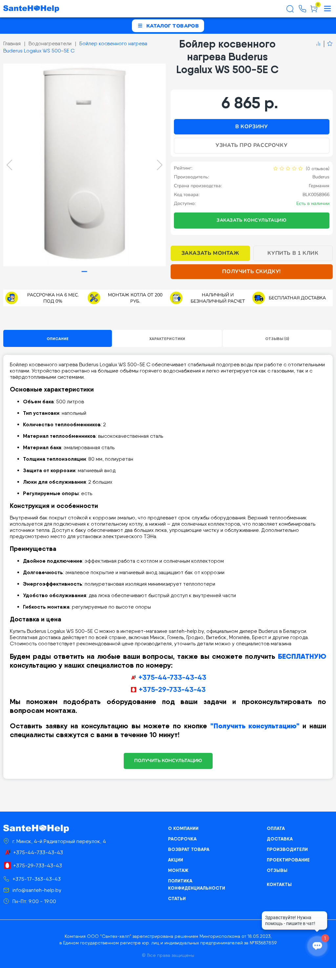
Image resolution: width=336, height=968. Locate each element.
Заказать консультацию (252, 220)
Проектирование (288, 860)
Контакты (279, 884)
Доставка (280, 839)
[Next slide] (159, 165)
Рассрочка (182, 839)
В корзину (251, 126)
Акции (175, 860)
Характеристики (167, 338)
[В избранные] (328, 44)
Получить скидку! (251, 271)
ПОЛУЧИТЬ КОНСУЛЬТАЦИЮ (168, 760)
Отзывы (277, 870)
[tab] (84, 271)
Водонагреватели (50, 43)
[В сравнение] (318, 44)
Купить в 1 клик (292, 253)
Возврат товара (188, 849)
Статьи (177, 898)
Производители (287, 849)
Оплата (276, 828)
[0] (314, 11)
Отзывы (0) (277, 338)
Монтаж (178, 870)
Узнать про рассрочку (251, 145)
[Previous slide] (9, 165)
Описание (58, 338)
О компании (183, 828)
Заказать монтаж (210, 253)
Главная (12, 43)
